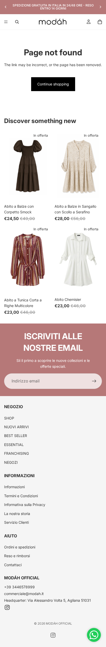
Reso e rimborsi (17, 556)
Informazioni (14, 487)
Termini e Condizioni (21, 496)
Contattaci (13, 565)
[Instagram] (7, 607)
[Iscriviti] (94, 381)
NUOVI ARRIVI (16, 427)
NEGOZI (11, 462)
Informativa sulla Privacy (24, 504)
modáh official (59, 623)
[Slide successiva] (100, 7)
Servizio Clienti (16, 522)
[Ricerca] (17, 22)
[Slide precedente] (5, 7)
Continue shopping (53, 84)
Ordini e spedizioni (19, 547)
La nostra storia (17, 513)
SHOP (9, 418)
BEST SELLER (15, 435)
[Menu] (6, 22)
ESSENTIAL (14, 444)
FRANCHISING (16, 453)
